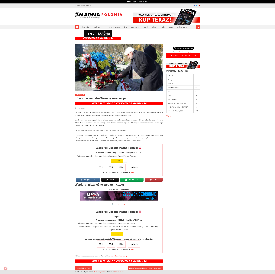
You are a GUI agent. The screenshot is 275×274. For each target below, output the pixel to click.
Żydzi (125, 27)
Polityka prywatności (100, 272)
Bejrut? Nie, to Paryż (83, 268)
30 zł (101, 167)
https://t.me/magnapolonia (186, 52)
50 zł (111, 167)
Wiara (154, 27)
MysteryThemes (119, 272)
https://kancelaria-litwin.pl (119, 256)
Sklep (171, 27)
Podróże (162, 27)
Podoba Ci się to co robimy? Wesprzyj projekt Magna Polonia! (118, 103)
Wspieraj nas (180, 27)
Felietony (97, 27)
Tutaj (132, 172)
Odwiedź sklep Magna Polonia (98, 33)
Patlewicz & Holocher (113, 27)
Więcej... (169, 116)
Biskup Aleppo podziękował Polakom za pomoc (144, 268)
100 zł (121, 167)
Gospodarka (135, 27)
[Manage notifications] (5, 268)
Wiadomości (85, 27)
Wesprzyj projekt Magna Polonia (98, 38)
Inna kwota (134, 167)
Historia (145, 27)
